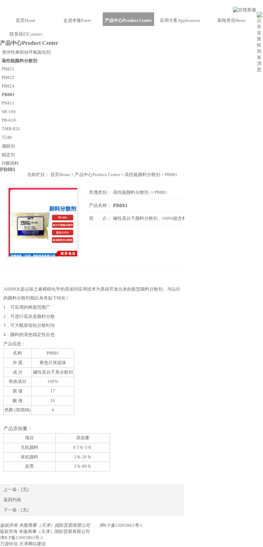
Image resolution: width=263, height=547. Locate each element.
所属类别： (100, 192)
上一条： (15, 489)
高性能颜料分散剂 (131, 192)
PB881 (160, 192)
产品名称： (100, 205)
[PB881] (43, 222)
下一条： (15, 509)
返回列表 (12, 499)
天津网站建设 (32, 543)
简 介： (100, 218)
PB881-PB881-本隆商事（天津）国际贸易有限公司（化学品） (131, 6)
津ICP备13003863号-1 (120, 525)
